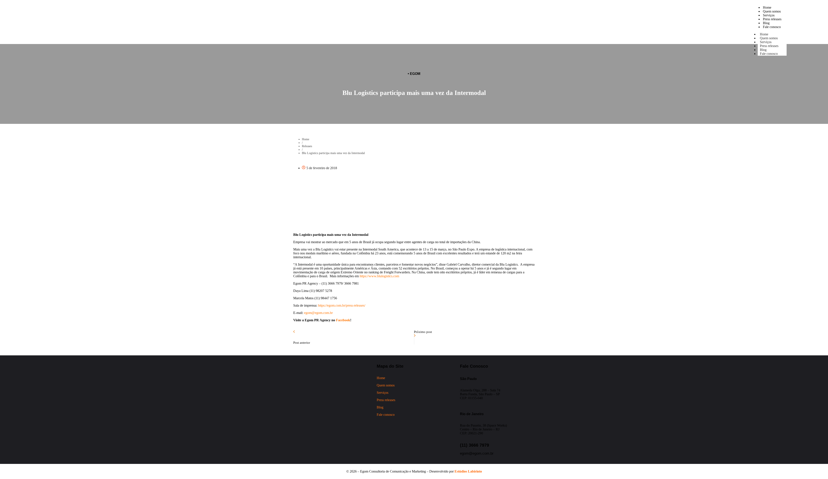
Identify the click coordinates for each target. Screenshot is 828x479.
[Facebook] (144, 30)
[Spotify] (168, 30)
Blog (380, 407)
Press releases (769, 46)
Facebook (342, 320)
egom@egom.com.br (318, 313)
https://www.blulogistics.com (379, 276)
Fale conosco (769, 53)
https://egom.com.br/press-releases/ (341, 305)
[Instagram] (132, 30)
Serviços (382, 392)
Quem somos (386, 385)
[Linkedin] (156, 30)
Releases (307, 146)
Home (305, 139)
